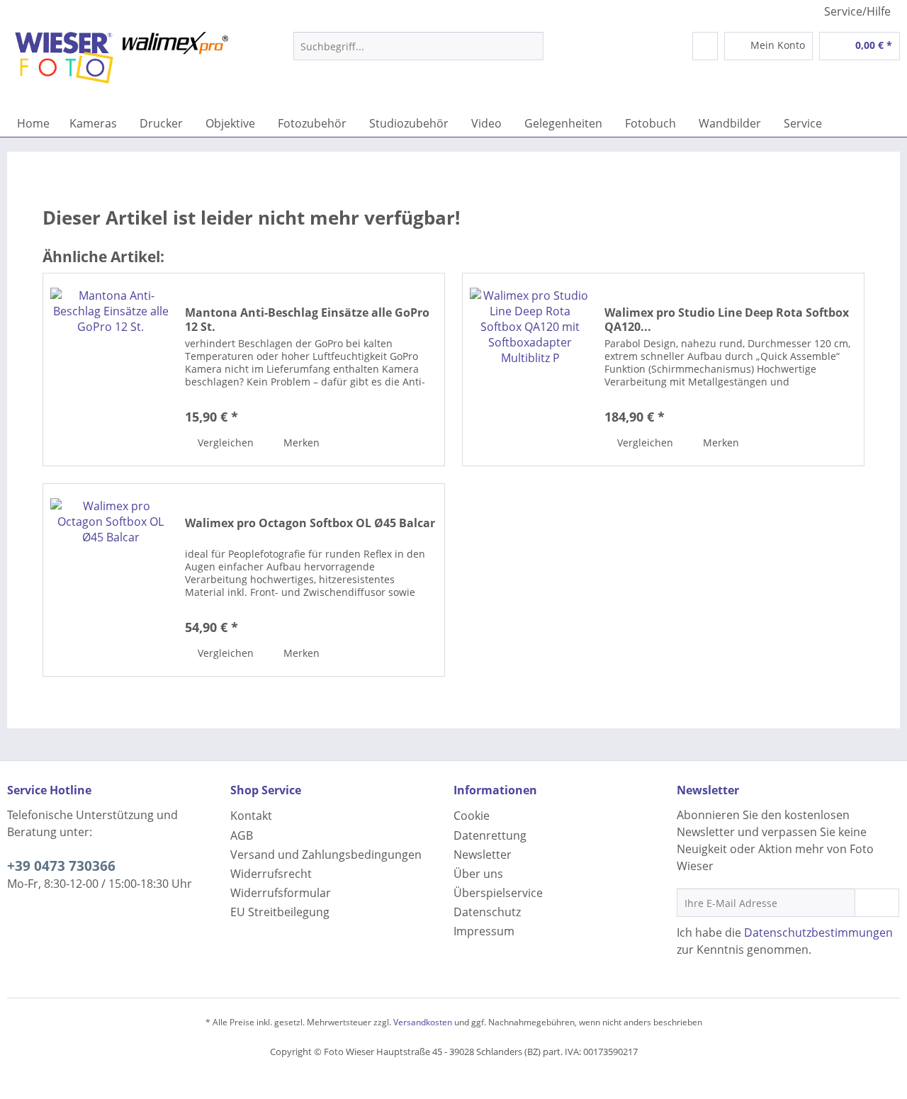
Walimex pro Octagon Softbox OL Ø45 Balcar (310, 523)
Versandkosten (422, 1022)
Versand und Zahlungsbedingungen (326, 854)
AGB (241, 835)
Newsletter (483, 854)
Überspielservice (498, 893)
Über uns (478, 873)
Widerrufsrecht (271, 873)
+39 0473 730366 (61, 866)
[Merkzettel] (705, 46)
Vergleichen (224, 442)
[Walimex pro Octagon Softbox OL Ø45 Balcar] (110, 580)
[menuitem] (418, 53)
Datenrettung (490, 835)
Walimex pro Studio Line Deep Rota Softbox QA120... (726, 319)
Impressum (484, 931)
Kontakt (251, 815)
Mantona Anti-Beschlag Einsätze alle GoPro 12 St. (307, 319)
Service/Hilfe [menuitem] (857, 11)
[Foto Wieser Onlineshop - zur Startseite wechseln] (121, 67)
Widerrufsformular (280, 893)
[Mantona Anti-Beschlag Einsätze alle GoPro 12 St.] (110, 369)
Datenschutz (487, 912)
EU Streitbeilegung (279, 912)
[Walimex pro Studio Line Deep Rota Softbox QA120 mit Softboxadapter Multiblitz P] (530, 369)
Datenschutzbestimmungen (818, 932)
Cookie (472, 815)
